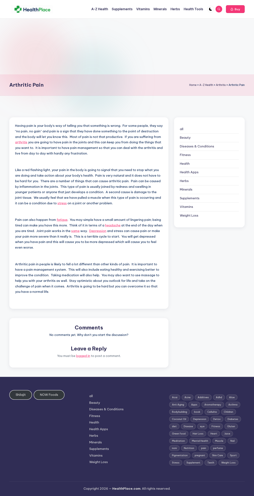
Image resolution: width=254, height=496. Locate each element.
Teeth (210, 462)
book (197, 411)
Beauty (185, 138)
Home (193, 85)
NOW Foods (49, 395)
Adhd (219, 397)
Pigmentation (180, 455)
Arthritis (221, 85)
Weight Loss (189, 215)
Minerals (186, 190)
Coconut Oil (179, 419)
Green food (179, 433)
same (75, 231)
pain (203, 448)
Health (185, 164)
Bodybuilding (179, 411)
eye (202, 426)
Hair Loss (198, 433)
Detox (217, 419)
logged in (83, 356)
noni (174, 448)
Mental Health (200, 440)
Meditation (178, 440)
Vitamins (186, 207)
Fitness (185, 155)
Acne (187, 397)
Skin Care (217, 455)
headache (112, 225)
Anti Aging (178, 404)
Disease (188, 426)
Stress (175, 462)
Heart (213, 433)
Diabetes (233, 419)
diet (174, 426)
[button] (235, 9)
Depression (97, 231)
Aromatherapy (212, 404)
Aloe (232, 397)
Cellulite (212, 411)
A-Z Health (206, 85)
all (181, 129)
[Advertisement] (127, 46)
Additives (203, 397)
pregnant (200, 455)
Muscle (219, 440)
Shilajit (21, 395)
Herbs (184, 181)
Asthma (232, 404)
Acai (174, 397)
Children (228, 411)
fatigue (62, 220)
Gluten (231, 426)
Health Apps (189, 172)
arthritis (21, 142)
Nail (232, 440)
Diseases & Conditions (197, 146)
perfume (218, 448)
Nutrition (189, 448)
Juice (227, 433)
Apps (194, 404)
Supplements (190, 198)
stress (62, 203)
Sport (233, 455)
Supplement (193, 462)
